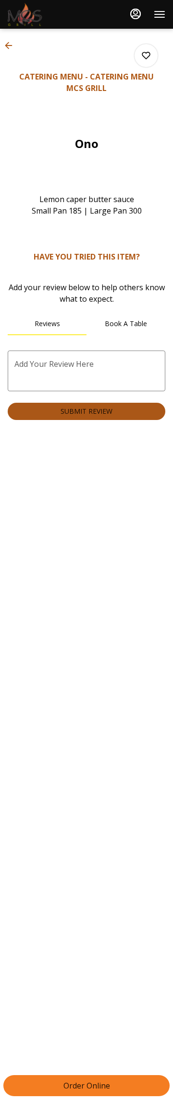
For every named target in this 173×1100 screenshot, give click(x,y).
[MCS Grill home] (51, 14)
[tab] (47, 323)
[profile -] (135, 14)
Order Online (86, 1085)
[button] (11, 45)
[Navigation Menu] (159, 14)
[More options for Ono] (146, 55)
